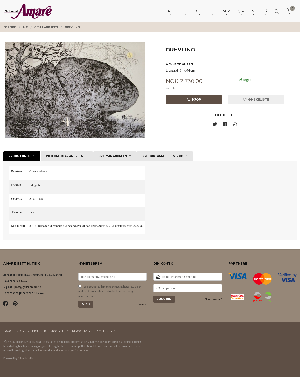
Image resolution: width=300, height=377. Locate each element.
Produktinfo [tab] (20, 156)
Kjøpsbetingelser (31, 331)
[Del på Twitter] (215, 125)
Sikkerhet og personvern (71, 331)
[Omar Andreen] (75, 90)
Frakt (8, 331)
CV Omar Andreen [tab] (113, 156)
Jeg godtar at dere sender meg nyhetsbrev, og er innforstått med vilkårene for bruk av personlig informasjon (109, 291)
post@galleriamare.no (27, 287)
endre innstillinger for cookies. (71, 350)
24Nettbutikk (25, 358)
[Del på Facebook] (225, 125)
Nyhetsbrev (106, 331)
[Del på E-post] (235, 125)
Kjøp (196, 99)
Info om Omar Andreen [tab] (64, 156)
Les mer (142, 304)
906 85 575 (22, 281)
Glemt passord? (213, 299)
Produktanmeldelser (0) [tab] (162, 156)
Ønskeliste (258, 99)
